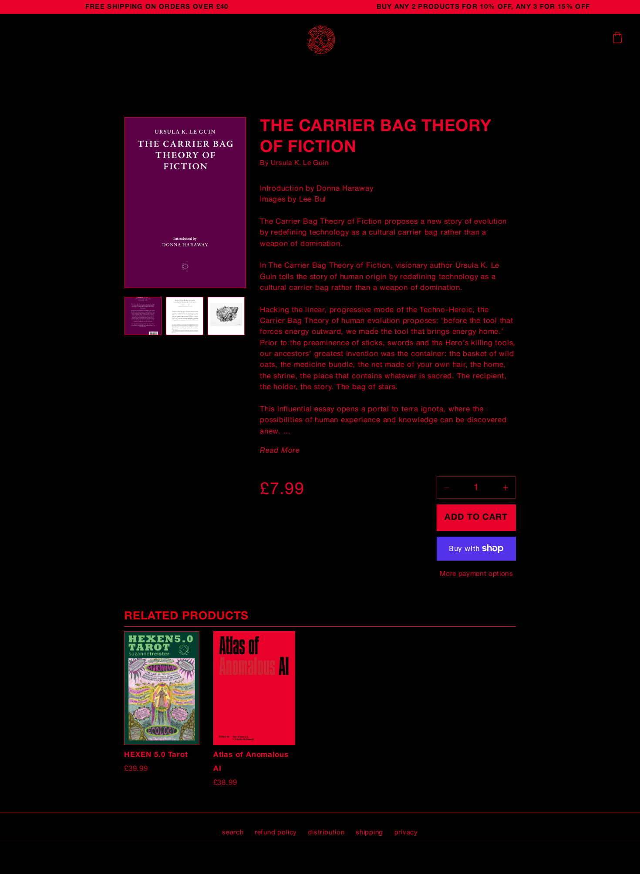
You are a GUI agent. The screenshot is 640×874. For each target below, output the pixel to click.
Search (233, 833)
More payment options (476, 574)
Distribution (326, 833)
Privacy (406, 833)
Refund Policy (276, 833)
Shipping (369, 833)
